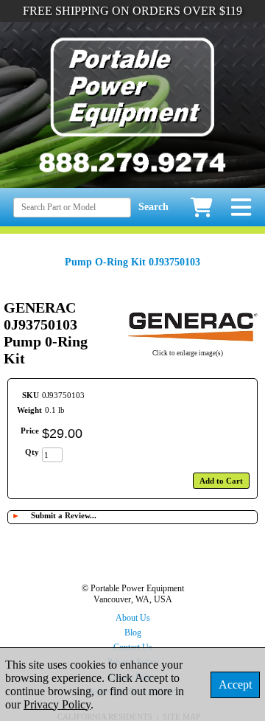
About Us (133, 618)
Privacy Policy (57, 704)
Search (153, 206)
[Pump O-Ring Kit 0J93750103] (187, 343)
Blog (132, 632)
